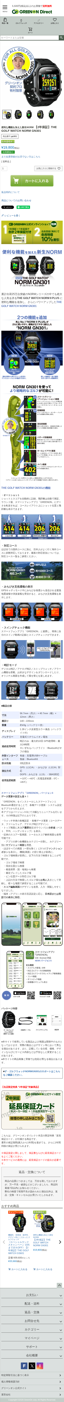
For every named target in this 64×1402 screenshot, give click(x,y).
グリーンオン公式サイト (14, 1388)
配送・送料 (32, 1303)
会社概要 (32, 1355)
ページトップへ (59, 1285)
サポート (32, 1346)
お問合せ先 (32, 1321)
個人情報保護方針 (10, 1381)
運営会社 (6, 1394)
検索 (61, 37)
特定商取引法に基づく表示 (15, 1375)
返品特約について (10, 192)
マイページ (32, 1338)
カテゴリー (32, 1329)
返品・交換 (32, 1312)
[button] (4, 1242)
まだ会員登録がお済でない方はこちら (20, 156)
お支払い (32, 1295)
